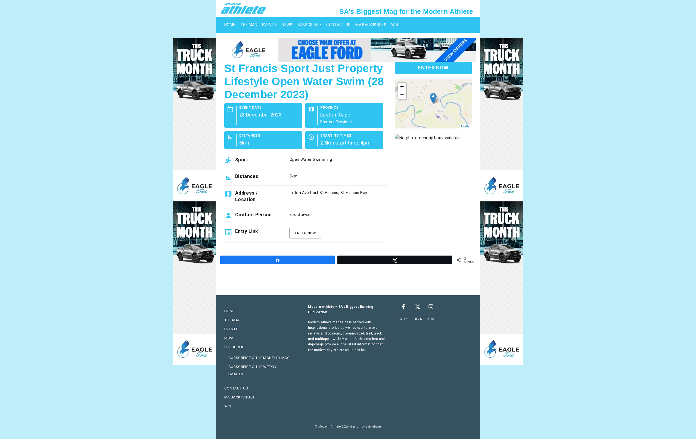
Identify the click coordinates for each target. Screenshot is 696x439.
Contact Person (253, 214)
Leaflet (465, 126)
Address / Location (246, 196)
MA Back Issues (370, 25)
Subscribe (307, 25)
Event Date (250, 107)
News (287, 25)
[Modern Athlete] (243, 8)
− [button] (402, 94)
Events (269, 25)
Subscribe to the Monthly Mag (259, 357)
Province (329, 107)
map (432, 103)
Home (229, 25)
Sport (241, 159)
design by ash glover (365, 426)
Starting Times (335, 135)
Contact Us (338, 25)
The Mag (248, 25)
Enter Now (305, 233)
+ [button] (402, 86)
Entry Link (246, 231)
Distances (249, 135)
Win (394, 25)
